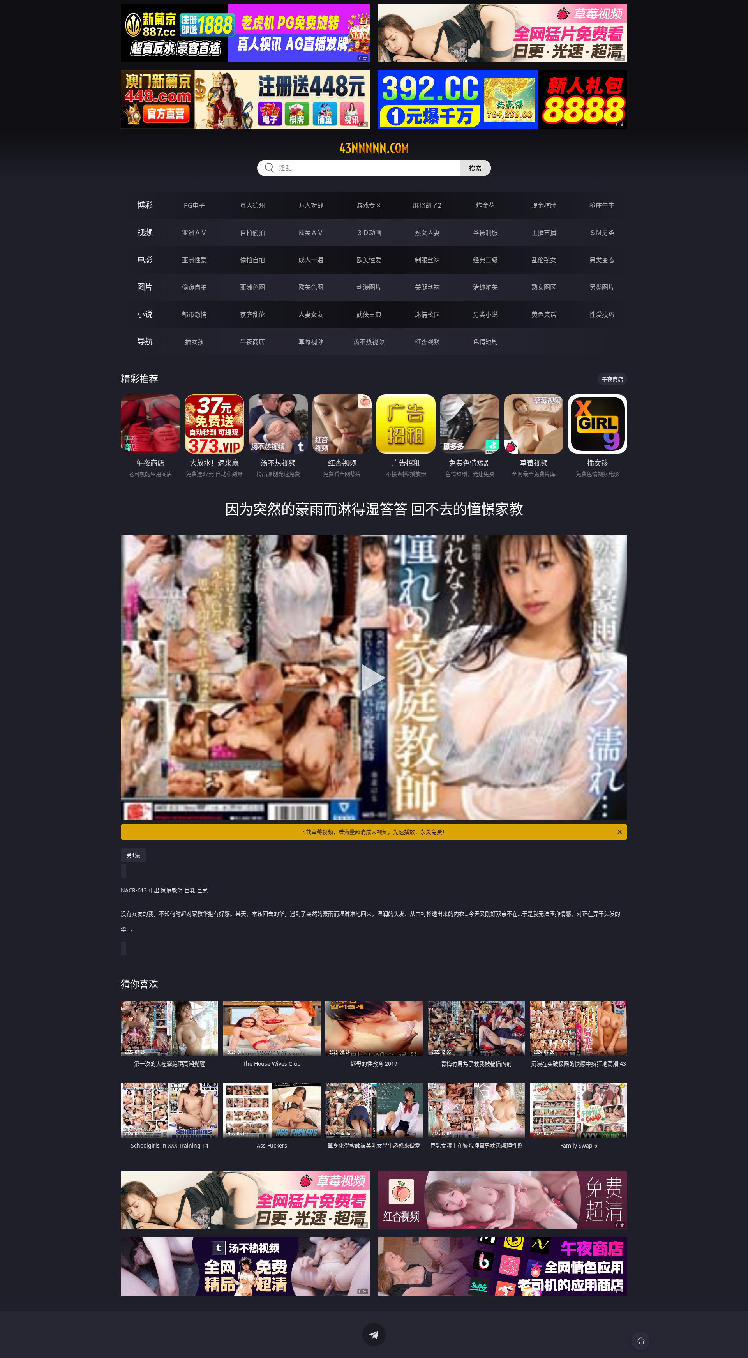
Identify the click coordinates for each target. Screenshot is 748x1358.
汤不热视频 (369, 341)
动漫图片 (368, 287)
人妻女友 (310, 314)
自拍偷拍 (252, 232)
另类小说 (485, 314)
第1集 (133, 855)
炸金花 (485, 205)
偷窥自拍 (194, 287)
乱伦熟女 (543, 260)
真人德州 (252, 205)
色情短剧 (485, 341)
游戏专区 (368, 205)
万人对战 (310, 205)
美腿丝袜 (427, 287)
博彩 (145, 205)
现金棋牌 (543, 205)
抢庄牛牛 (601, 205)
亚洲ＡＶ (194, 232)
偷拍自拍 (252, 260)
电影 (145, 259)
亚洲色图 (252, 287)
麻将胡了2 (427, 205)
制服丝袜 (427, 260)
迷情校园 (427, 314)
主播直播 (543, 232)
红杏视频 (427, 341)
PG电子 (194, 205)
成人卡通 (310, 260)
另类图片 (601, 287)
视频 (145, 232)
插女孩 (194, 341)
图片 (145, 287)
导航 (145, 341)
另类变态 (601, 260)
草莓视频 (310, 341)
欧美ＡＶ (310, 232)
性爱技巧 (601, 314)
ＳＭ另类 (601, 232)
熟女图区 (543, 287)
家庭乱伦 (252, 314)
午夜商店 (252, 341)
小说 (145, 314)
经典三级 (485, 260)
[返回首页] (640, 1341)
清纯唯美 (485, 287)
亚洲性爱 (194, 260)
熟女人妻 (427, 232)
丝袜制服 (485, 232)
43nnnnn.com (374, 148)
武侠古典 (368, 314)
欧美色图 (310, 287)
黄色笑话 (543, 314)
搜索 (475, 168)
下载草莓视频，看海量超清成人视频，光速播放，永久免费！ (374, 831)
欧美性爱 (368, 260)
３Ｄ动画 (368, 232)
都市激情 (194, 314)
